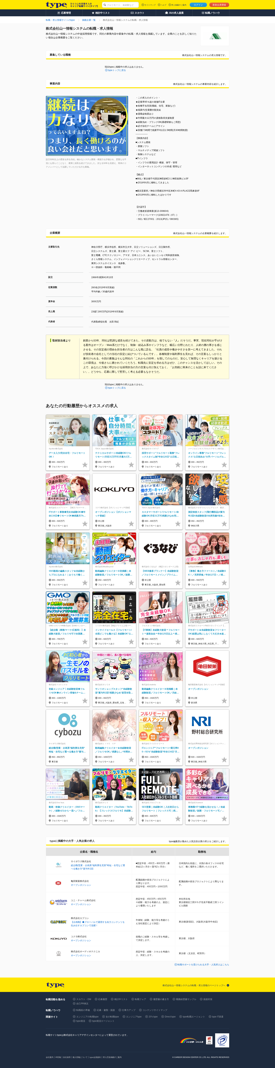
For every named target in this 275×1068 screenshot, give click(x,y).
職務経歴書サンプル (186, 999)
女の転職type (112, 1016)
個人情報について (80, 1057)
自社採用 (67, 1057)
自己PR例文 (82, 1003)
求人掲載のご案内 (178, 5)
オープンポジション (81, 885)
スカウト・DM (83, 999)
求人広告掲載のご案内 (112, 1057)
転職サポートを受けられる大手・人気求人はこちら (203, 964)
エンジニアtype (134, 1016)
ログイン (198, 5)
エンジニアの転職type (87, 1016)
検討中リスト (121, 999)
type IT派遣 (217, 1016)
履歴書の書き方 (161, 999)
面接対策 (207, 999)
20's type (153, 1016)
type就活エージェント (103, 1021)
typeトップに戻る (117, 70)
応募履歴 (102, 999)
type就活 (80, 1021)
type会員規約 (95, 1057)
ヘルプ (163, 5)
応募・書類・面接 (106, 1010)
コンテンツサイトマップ (155, 1010)
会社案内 (49, 1057)
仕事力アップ (128, 1010)
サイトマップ (150, 5)
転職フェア (140, 999)
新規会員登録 (219, 5)
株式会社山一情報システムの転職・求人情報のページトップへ (194, 985)
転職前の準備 (83, 1010)
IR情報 (58, 1057)
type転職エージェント (194, 1016)
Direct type (170, 1016)
